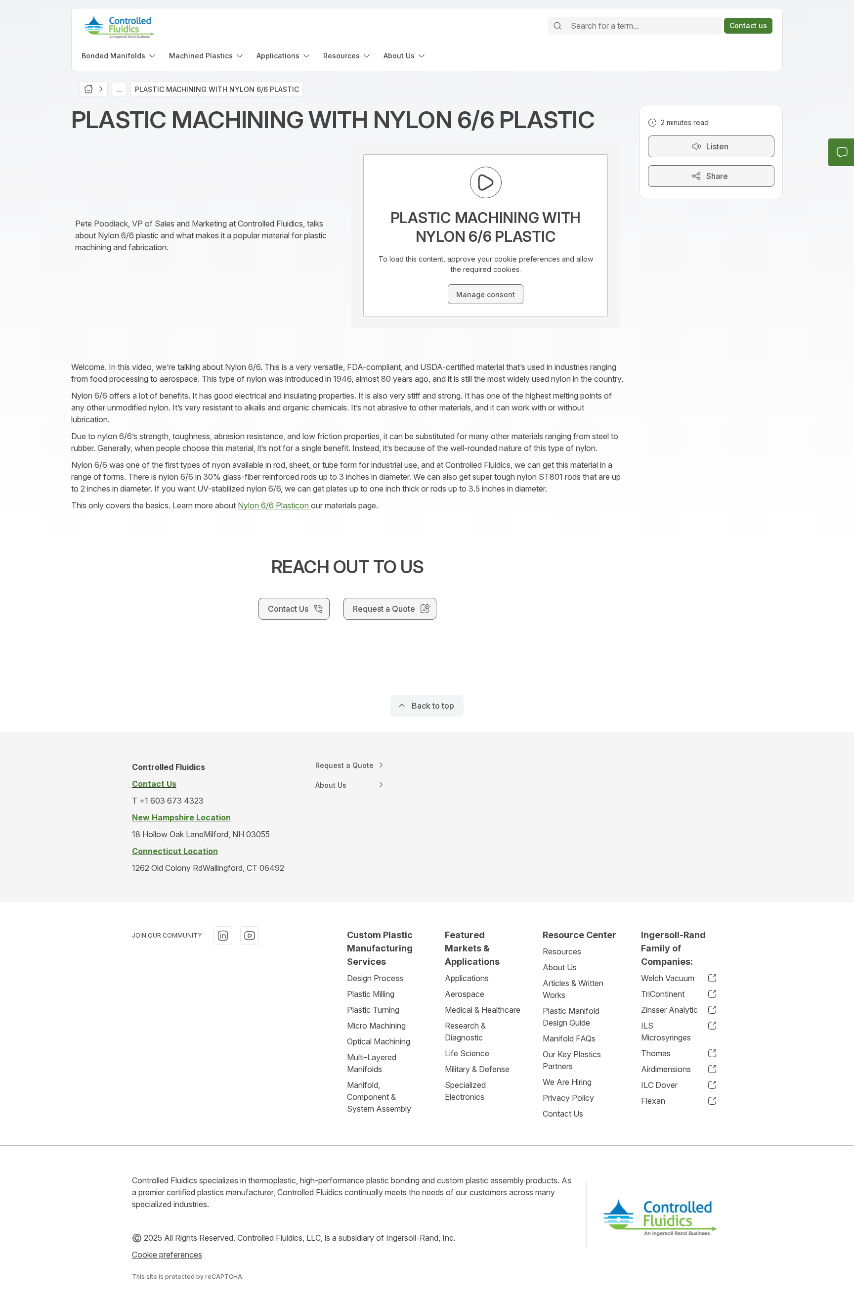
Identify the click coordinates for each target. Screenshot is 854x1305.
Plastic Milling (370, 994)
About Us (560, 967)
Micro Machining (376, 1026)
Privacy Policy (568, 1098)
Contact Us (563, 1114)
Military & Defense (477, 1069)
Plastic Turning (373, 1010)
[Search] (557, 26)
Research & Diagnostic (465, 1031)
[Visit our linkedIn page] (223, 935)
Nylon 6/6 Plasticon (274, 505)
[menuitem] (119, 55)
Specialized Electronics (465, 1091)
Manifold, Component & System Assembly (379, 1097)
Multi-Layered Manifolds (371, 1063)
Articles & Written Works (573, 989)
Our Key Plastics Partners (572, 1060)
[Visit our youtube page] (249, 935)
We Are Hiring (567, 1082)
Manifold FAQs (569, 1038)
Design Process (375, 978)
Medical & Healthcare (482, 1010)
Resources (562, 951)
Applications (467, 978)
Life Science (467, 1053)
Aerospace (464, 994)
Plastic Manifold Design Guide (571, 1017)
